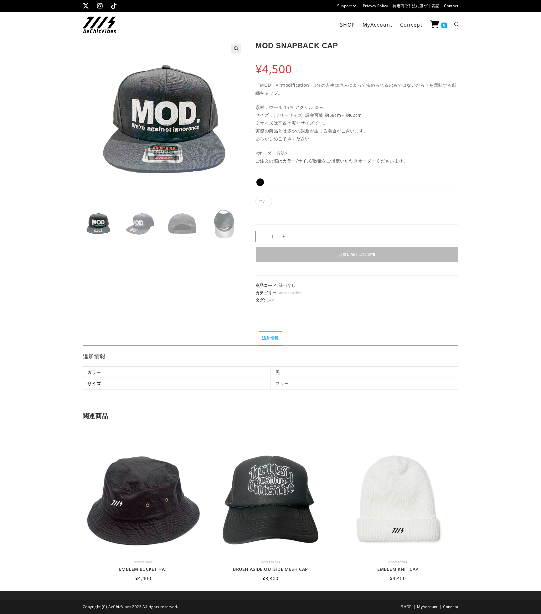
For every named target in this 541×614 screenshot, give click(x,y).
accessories (290, 293)
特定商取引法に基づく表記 (416, 5)
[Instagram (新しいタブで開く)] (102, 6)
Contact (451, 5)
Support (344, 5)
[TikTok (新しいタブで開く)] (116, 6)
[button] (236, 49)
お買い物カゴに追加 (357, 254)
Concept (450, 606)
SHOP (406, 606)
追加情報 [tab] (270, 338)
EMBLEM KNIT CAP (398, 569)
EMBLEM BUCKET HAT (143, 569)
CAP (270, 300)
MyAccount (427, 606)
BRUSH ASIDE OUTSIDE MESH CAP (270, 569)
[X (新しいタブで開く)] (89, 6)
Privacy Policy (375, 5)
